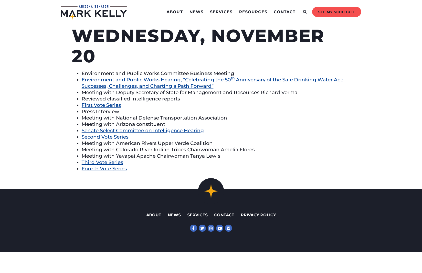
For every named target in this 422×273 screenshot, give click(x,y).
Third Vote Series (102, 162)
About (175, 12)
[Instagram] (211, 228)
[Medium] (228, 228)
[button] (304, 11)
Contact (285, 12)
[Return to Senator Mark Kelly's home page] (94, 18)
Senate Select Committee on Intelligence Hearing (143, 130)
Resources (253, 12)
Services (221, 12)
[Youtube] (219, 228)
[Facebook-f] (193, 228)
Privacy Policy (258, 215)
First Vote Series (101, 105)
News (196, 12)
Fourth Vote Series (104, 169)
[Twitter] (202, 228)
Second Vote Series (105, 137)
